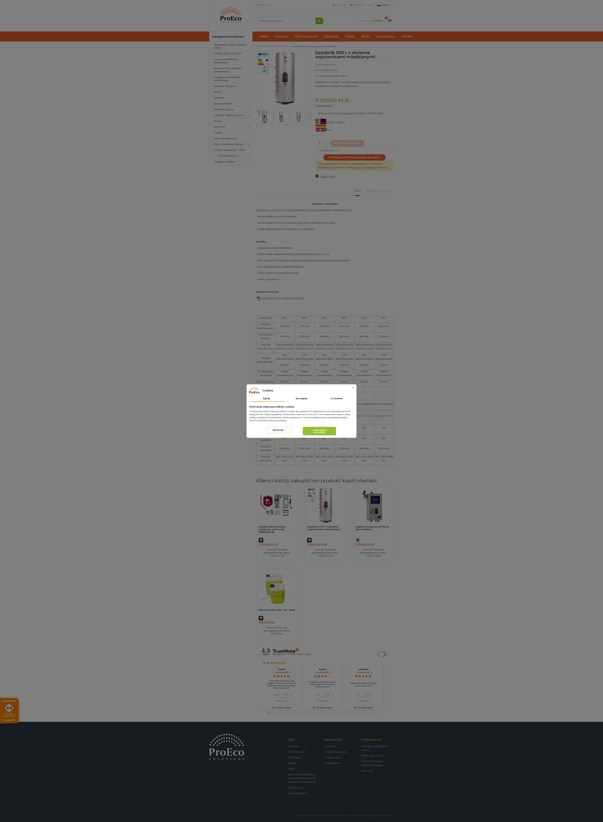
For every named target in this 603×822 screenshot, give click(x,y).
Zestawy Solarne (223, 103)
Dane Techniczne (306, 36)
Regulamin (330, 746)
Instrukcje (281, 36)
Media (366, 36)
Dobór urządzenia (297, 793)
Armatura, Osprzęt (224, 109)
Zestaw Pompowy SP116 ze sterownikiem (372, 528)
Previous (310, 119)
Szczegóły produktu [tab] (378, 190)
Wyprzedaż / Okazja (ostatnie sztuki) (230, 46)
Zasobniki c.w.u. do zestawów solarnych (282, 298)
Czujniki (218, 132)
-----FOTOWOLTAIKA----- (227, 155)
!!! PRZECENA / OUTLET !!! (228, 53)
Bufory (217, 92)
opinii (298, 654)
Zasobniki (219, 97)
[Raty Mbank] (323, 129)
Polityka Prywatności (335, 751)
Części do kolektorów (225, 138)
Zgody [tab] (266, 398)
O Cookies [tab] (336, 398)
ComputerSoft (386, 815)
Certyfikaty (331, 36)
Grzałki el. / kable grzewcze (228, 115)
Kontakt (407, 36)
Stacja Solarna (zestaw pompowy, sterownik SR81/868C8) (272, 529)
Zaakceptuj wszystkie (319, 431)
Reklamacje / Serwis (372, 755)
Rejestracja (358, 5)
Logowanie (340, 5)
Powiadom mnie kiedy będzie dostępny (354, 157)
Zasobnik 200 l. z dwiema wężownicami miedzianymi (323, 528)
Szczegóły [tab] (301, 398)
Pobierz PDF (325, 176)
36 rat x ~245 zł (335, 122)
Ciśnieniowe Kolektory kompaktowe (226, 61)
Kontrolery (219, 126)
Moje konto (367, 770)
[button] (248, 110)
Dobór (264, 36)
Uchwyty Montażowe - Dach (229, 150)
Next (310, 114)
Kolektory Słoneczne (225, 86)
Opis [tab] (357, 190)
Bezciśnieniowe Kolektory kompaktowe (228, 70)
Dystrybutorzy (386, 36)
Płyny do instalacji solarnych (229, 144)
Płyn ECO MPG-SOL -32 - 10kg (277, 609)
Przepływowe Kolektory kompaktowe (227, 79)
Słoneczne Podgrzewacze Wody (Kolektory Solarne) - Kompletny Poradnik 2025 (302, 778)
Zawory (218, 121)
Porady (350, 36)
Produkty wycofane (224, 161)
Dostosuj (278, 430)
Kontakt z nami (264, 5)
